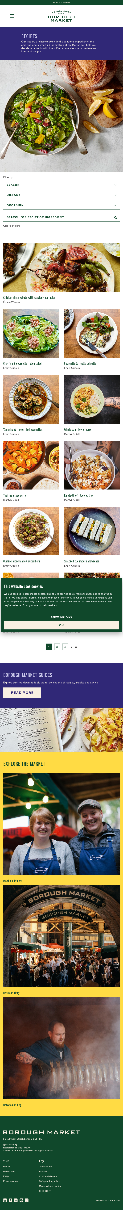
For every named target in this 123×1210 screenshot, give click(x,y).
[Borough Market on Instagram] (5, 1200)
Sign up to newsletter (62, 2)
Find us (6, 1166)
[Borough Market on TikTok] (27, 1200)
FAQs (6, 1176)
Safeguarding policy (49, 1181)
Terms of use (45, 1166)
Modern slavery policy (50, 1186)
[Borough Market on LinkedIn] (16, 1200)
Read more (22, 693)
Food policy (45, 1190)
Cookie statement (48, 1176)
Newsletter (101, 1200)
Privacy (43, 1171)
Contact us (114, 1200)
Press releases (10, 1181)
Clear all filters (11, 225)
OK (61, 625)
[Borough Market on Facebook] (10, 1200)
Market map (9, 1171)
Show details (61, 616)
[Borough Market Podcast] (21, 1200)
